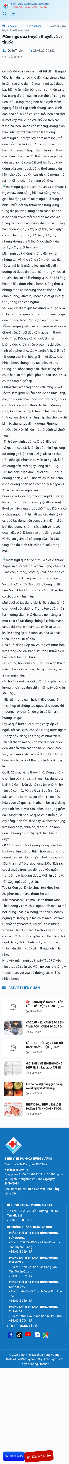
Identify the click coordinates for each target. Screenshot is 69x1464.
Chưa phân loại (34, 26)
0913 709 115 (23, 1276)
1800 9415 (16, 1169)
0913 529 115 (23, 1251)
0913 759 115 (23, 1300)
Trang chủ (12, 26)
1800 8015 (25, 1220)
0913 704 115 (23, 1320)
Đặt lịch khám (41, 1456)
